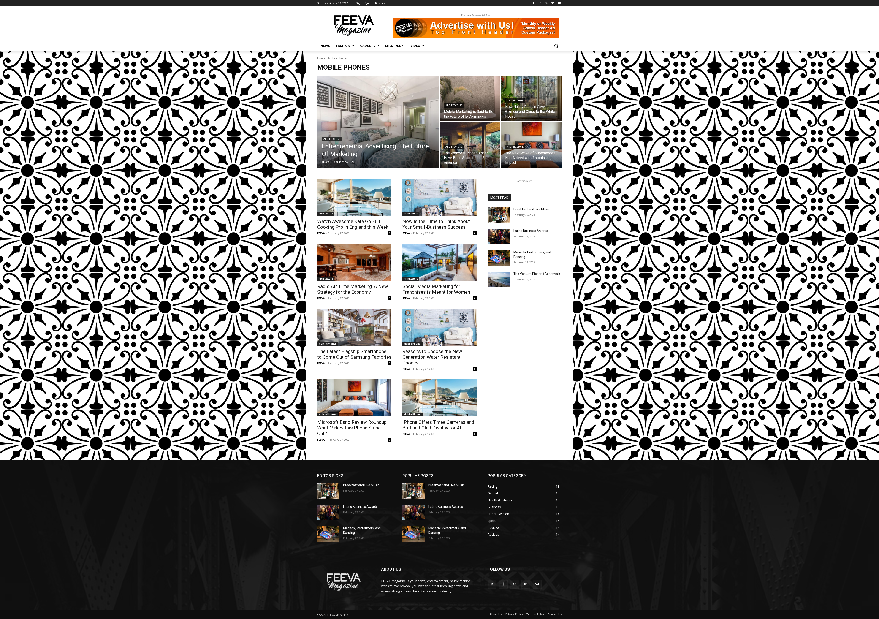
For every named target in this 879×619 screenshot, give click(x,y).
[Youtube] (559, 3)
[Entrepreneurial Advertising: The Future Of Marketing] (378, 122)
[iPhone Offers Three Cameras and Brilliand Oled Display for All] (439, 397)
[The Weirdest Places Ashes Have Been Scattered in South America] (470, 145)
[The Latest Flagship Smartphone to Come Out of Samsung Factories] (354, 327)
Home (321, 58)
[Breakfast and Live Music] (499, 215)
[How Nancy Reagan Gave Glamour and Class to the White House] (531, 98)
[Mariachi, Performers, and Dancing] (499, 258)
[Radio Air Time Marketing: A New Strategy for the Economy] (354, 262)
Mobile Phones (327, 343)
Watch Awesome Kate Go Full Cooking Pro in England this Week (352, 224)
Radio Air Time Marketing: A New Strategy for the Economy (352, 289)
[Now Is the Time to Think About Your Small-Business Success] (439, 197)
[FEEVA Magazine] (354, 25)
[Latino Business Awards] (499, 236)
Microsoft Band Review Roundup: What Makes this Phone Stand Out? (352, 427)
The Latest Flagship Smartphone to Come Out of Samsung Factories (354, 354)
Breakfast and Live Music (531, 209)
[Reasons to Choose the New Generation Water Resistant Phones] (439, 327)
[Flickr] (514, 584)
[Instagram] (540, 3)
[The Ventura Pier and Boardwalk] (499, 279)
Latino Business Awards (530, 231)
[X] (546, 3)
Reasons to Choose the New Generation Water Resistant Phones (432, 357)
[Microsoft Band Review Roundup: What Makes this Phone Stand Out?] (354, 397)
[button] (556, 45)
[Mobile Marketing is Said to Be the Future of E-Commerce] (470, 98)
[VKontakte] (537, 584)
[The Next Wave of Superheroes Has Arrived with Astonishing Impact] (531, 145)
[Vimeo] (552, 3)
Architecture (331, 139)
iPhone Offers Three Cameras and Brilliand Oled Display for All (438, 425)
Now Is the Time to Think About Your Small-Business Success (436, 224)
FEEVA (321, 233)
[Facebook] (533, 3)
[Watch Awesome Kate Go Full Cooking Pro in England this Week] (354, 197)
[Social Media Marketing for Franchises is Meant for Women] (439, 262)
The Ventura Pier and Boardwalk (536, 274)
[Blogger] (492, 584)
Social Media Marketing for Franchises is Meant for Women (436, 289)
